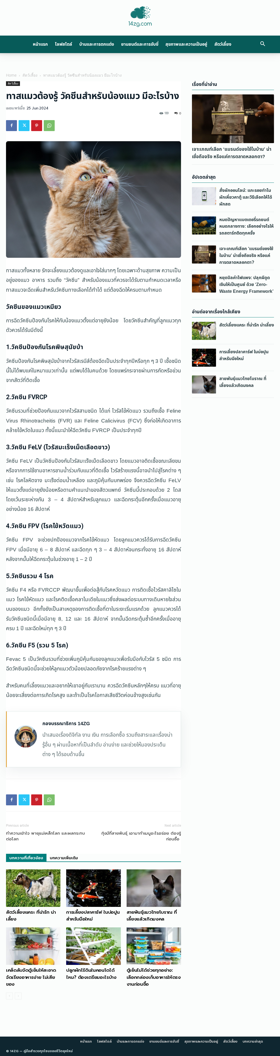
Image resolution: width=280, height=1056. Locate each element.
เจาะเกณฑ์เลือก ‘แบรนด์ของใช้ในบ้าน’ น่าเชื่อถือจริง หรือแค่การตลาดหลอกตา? (231, 153)
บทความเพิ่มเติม (64, 858)
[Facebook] (11, 125)
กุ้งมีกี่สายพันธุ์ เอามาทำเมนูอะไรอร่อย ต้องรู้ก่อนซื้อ (141, 836)
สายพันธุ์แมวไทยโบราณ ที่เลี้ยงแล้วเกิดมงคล (152, 916)
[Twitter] (24, 125)
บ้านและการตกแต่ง (96, 44)
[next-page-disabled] (18, 996)
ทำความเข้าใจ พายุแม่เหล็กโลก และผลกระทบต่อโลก (45, 836)
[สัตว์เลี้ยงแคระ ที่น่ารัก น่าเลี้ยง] (33, 888)
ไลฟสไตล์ (63, 44)
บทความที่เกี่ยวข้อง (26, 858)
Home (11, 75)
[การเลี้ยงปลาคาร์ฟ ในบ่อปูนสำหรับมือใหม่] (93, 888)
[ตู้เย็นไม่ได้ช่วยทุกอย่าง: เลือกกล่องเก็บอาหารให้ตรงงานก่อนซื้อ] (154, 946)
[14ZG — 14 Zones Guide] (140, 16)
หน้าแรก (40, 44)
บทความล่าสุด (253, 1041)
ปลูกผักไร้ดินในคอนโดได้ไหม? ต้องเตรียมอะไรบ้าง (91, 974)
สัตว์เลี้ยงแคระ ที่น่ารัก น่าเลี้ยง (31, 916)
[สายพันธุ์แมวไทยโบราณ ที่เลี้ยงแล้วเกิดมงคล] (154, 888)
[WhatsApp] (49, 125)
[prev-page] (9, 996)
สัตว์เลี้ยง (222, 44)
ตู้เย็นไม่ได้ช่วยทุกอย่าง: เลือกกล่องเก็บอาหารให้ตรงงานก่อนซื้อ (154, 977)
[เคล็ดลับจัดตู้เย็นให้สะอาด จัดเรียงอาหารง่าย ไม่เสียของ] (33, 946)
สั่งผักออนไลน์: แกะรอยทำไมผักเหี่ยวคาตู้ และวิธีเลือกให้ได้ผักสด (245, 197)
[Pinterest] (36, 125)
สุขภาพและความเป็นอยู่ (186, 44)
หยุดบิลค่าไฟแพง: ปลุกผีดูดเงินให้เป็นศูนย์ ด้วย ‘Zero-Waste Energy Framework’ (246, 284)
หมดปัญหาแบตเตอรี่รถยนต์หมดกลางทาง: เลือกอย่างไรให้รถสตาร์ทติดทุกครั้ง (246, 226)
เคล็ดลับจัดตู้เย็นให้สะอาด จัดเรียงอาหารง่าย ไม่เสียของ (31, 977)
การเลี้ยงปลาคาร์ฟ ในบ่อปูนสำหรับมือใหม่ (92, 916)
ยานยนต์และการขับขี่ (139, 44)
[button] (262, 44)
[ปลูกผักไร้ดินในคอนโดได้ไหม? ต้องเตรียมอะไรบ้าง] (93, 946)
